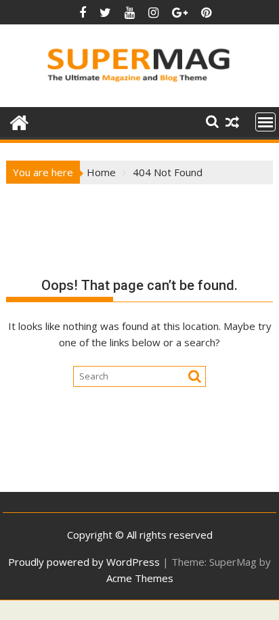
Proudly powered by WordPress (84, 562)
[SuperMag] (19, 121)
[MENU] (265, 121)
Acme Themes (139, 578)
